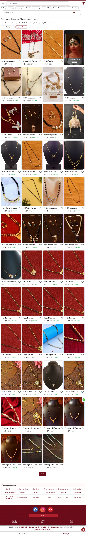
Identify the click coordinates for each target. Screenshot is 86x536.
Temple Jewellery (49, 489)
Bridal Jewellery (63, 489)
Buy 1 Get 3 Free (46, 23)
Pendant (36, 489)
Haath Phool (77, 497)
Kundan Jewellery (8, 492)
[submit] (74, 13)
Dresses (63, 492)
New (44, 8)
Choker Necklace (22, 489)
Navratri (61, 8)
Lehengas (20, 8)
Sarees (11, 8)
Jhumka (22, 492)
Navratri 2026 (23, 23)
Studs (36, 492)
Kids (54, 8)
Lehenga (36, 497)
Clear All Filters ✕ (21, 27)
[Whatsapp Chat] (83, 399)
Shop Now (13, 56)
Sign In (43, 516)
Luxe (68, 8)
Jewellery (36, 8)
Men (49, 8)
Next (42, 473)
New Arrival (5, 23)
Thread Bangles (22, 497)
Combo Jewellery (63, 497)
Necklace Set (77, 489)
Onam (14, 23)
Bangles (8, 489)
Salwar (4, 8)
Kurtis (28, 8)
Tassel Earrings (50, 492)
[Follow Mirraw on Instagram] (43, 509)
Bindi (49, 497)
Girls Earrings (77, 492)
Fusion (75, 8)
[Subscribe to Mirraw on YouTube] (50, 509)
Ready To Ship (34, 23)
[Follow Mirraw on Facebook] (35, 509)
